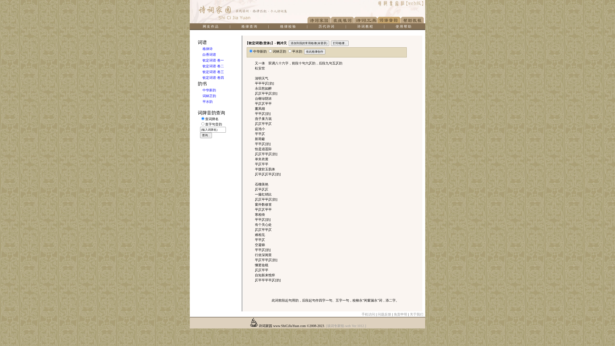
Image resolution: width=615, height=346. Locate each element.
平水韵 (208, 102)
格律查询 (249, 26)
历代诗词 (327, 26)
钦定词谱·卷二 (213, 66)
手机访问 (368, 314)
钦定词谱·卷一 (213, 60)
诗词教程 (365, 26)
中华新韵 (209, 90)
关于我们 (416, 314)
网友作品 (211, 26)
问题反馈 (384, 314)
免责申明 (400, 314)
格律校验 (288, 26)
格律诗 (208, 49)
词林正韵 (209, 96)
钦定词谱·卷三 (213, 72)
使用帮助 (404, 26)
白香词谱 (209, 54)
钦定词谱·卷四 (213, 78)
